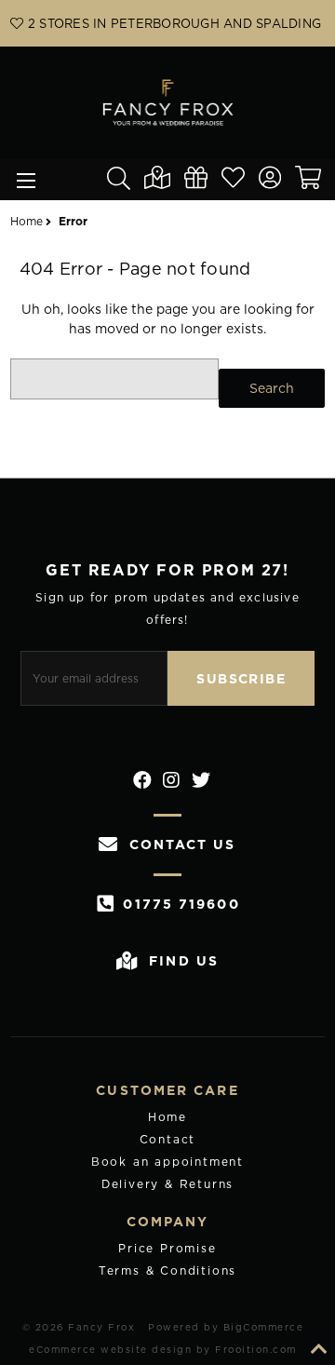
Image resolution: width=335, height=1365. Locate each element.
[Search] (125, 179)
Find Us (184, 961)
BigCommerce (263, 1326)
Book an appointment (167, 1161)
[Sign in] (277, 180)
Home (167, 1117)
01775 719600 (181, 904)
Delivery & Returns (167, 1184)
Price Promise (167, 1248)
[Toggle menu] (21, 179)
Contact (168, 1139)
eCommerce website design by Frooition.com (163, 1349)
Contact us (182, 844)
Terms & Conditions (167, 1270)
